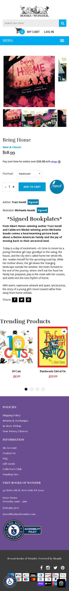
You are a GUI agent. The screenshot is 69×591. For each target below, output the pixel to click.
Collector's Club (12, 469)
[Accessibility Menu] (10, 581)
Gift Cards (9, 463)
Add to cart (32, 186)
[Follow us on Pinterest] (28, 299)
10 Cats (16, 371)
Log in (49, 32)
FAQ (5, 458)
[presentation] (6, 83)
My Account (10, 447)
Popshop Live (10, 474)
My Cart (33, 32)
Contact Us (9, 453)
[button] (26, 389)
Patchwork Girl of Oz (53, 371)
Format (8, 173)
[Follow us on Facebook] (14, 299)
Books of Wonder (26, 558)
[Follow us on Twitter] (21, 299)
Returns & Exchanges (15, 420)
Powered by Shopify (50, 558)
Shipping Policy (12, 415)
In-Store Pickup (12, 426)
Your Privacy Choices (15, 431)
